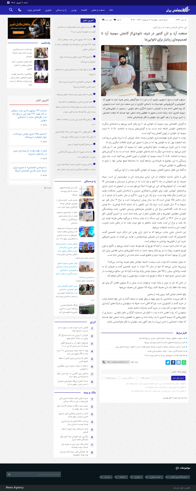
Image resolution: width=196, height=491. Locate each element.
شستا (107, 477)
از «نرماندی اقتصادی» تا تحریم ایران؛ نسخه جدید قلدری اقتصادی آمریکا (30, 169)
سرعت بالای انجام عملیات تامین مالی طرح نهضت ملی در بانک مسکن (73, 400)
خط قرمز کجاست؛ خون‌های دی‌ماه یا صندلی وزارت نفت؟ (164, 355)
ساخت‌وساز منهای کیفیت (85, 280)
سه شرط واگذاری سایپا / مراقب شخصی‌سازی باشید (167, 351)
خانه (111, 10)
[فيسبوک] (173, 362)
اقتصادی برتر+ (34, 10)
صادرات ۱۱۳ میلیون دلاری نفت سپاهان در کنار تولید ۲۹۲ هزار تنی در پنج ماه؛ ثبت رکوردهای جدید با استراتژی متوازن (75, 44)
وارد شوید (177, 397)
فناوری (48, 10)
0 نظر (119, 19)
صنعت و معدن (98, 10)
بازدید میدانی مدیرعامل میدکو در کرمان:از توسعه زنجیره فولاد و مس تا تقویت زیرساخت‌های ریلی (150, 346)
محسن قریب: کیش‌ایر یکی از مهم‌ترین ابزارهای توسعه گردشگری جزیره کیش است (66, 204)
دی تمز (176, 487)
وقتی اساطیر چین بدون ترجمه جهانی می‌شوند (75, 94)
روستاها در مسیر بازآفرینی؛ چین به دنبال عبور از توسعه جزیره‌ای (22, 53)
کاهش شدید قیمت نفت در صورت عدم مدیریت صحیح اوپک (73, 329)
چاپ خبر (108, 19)
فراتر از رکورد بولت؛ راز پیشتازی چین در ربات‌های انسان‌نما (30, 152)
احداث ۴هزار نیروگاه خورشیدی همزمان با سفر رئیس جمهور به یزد (73, 382)
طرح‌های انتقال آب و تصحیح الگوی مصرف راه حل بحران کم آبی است (74, 344)
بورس (73, 10)
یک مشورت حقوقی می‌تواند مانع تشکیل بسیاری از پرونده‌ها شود (162, 338)
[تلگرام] (178, 362)
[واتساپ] (184, 362)
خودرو (137, 477)
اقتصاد (84, 10)
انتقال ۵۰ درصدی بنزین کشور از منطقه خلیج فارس (73, 359)
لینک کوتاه (134, 362)
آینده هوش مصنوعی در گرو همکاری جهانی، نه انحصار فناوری (22, 65)
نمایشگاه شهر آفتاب (178, 477)
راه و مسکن (61, 10)
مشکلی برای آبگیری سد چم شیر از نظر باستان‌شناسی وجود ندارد (72, 375)
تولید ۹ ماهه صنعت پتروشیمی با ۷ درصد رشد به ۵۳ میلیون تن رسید (72, 352)
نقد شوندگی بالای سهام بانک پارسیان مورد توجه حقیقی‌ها (74, 453)
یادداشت (45, 43)
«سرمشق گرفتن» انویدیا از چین (80, 144)
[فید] (8, 2)
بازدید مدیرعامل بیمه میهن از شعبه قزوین (75, 430)
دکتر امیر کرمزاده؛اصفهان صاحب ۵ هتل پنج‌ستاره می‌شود (165, 342)
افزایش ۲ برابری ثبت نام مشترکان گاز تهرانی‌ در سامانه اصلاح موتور (73, 337)
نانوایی (174, 371)
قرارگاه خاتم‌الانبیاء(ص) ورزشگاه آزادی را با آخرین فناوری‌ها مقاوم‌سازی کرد (68, 309)
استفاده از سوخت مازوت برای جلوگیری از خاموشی (72, 367)
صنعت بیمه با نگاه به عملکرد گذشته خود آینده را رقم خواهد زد (72, 407)
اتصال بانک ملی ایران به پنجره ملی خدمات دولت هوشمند (74, 445)
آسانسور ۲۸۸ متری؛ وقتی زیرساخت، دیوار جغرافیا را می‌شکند (30, 135)
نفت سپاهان (155, 477)
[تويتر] (168, 362)
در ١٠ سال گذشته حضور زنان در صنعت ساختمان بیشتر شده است (75, 296)
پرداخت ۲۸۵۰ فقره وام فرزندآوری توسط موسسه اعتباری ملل (74, 422)
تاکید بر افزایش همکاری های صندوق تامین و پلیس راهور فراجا (73, 415)
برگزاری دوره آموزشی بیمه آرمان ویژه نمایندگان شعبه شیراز (74, 438)
